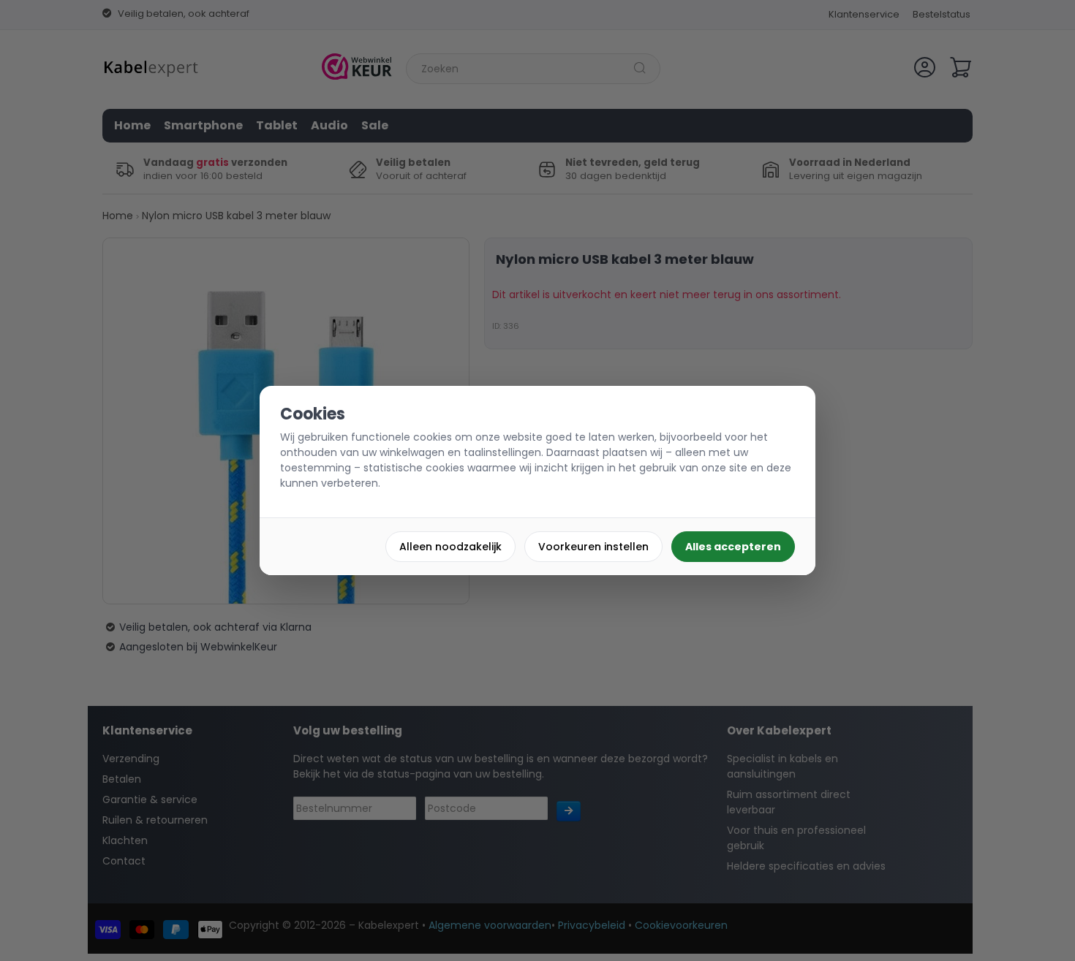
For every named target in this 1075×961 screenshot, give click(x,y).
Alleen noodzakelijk (450, 546)
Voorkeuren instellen (593, 546)
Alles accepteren (733, 546)
